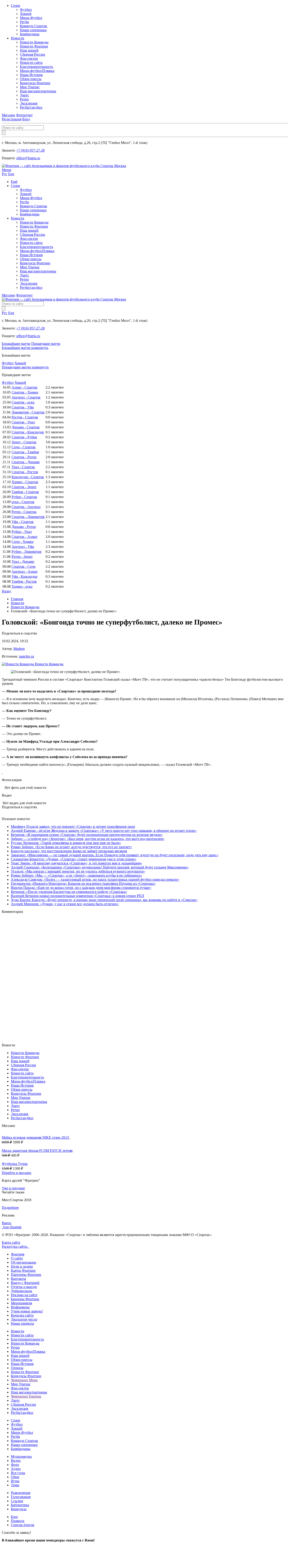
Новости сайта (31, 62)
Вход (26, 119)
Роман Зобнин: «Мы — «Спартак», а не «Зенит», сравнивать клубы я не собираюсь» (76, 875)
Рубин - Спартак (24, 497)
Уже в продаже (13, 1188)
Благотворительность (36, 67)
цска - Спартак (23, 502)
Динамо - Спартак (26, 427)
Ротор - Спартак (24, 512)
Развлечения (20, 1493)
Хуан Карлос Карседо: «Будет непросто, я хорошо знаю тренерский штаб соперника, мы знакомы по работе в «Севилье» (104, 900)
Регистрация (11, 119)
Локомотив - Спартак (28, 412)
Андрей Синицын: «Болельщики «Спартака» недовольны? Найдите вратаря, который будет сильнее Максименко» (99, 867)
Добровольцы (21, 1291)
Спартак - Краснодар (28, 432)
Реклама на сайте (24, 1295)
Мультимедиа (21, 1456)
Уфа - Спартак (23, 522)
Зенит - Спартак (24, 442)
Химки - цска (22, 586)
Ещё (14, 182)
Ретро (24, 99)
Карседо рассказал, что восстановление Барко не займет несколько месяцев (69, 851)
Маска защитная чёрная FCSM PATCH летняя (37, 1150)
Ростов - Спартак (25, 417)
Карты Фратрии (23, 1270)
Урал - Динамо (23, 561)
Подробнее (10, 1208)
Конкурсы (19, 1509)
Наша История (31, 75)
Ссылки (17, 1501)
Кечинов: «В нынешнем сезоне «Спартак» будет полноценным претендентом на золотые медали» (87, 835)
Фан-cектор (29, 58)
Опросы (17, 1368)
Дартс (24, 95)
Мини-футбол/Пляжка (37, 71)
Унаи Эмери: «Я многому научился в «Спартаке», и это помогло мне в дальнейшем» (76, 863)
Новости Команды (34, 42)
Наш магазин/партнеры (38, 91)
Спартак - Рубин (24, 437)
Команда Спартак (33, 26)
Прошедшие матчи (45, 344)
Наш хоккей (29, 50)
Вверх (6, 1223)
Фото (15, 1465)
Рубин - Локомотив (26, 552)
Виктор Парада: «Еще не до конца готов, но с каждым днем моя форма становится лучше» (81, 888)
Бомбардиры (29, 34)
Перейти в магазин (16, 1173)
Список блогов (22, 1525)
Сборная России (32, 54)
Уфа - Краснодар (24, 576)
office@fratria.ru (28, 158)
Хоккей (25, 14)
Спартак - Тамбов (25, 452)
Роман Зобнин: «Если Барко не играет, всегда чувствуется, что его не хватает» (71, 847)
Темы (15, 1485)
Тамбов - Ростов (24, 581)
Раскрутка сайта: (15, 1246)
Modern (19, 649)
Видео (16, 1460)
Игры (15, 1481)
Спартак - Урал (23, 422)
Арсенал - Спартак (26, 397)
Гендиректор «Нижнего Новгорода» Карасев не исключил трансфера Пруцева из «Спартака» (83, 883)
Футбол (26, 10)
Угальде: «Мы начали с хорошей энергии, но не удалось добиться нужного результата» (78, 871)
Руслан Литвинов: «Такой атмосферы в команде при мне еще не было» (66, 843)
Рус (4, 174)
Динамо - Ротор (24, 527)
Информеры (20, 1307)
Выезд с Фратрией (25, 1283)
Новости (17, 38)
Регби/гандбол (31, 107)
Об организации (23, 1262)
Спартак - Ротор (24, 457)
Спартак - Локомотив (28, 517)
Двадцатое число (24, 1319)
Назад (6, 591)
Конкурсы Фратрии (35, 83)
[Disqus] (145, 978)
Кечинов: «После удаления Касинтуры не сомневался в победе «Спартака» (69, 892)
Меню (6, 170)
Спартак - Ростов (25, 472)
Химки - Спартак (25, 482)
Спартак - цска (23, 402)
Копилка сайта (22, 1315)
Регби (24, 22)
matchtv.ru (26, 656)
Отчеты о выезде (24, 1287)
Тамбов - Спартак (25, 492)
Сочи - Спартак (24, 447)
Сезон (15, 5)
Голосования (21, 1497)
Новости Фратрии (34, 46)
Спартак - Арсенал (26, 507)
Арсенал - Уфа (23, 547)
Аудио (16, 1469)
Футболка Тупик (15, 1164)
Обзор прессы (30, 79)
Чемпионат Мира (24, 1380)
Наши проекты (22, 1323)
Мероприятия (21, 1303)
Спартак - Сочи (24, 566)
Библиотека (20, 1505)
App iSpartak (12, 1227)
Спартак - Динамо (26, 462)
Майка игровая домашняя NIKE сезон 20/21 (36, 1137)
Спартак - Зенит (24, 487)
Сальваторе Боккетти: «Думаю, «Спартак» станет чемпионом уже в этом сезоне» (73, 859)
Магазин (8, 115)
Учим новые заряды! (27, 1311)
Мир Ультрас (30, 87)
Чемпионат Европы (26, 1396)
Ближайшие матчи (16, 344)
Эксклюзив (28, 103)
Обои (15, 1477)
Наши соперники (33, 30)
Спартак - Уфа (23, 407)
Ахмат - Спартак (24, 387)
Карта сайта (11, 1242)
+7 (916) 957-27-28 (30, 150)
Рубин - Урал (22, 532)
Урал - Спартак (23, 467)
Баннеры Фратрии (25, 1299)
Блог (14, 1517)
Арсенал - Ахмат (25, 571)
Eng (11, 174)
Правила (17, 1521)
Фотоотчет (24, 115)
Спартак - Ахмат (24, 537)
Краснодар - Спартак (28, 477)
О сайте (17, 1258)
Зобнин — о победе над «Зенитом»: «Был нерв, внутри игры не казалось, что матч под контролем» (87, 839)
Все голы (18, 1473)
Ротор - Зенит (22, 556)
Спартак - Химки (25, 392)
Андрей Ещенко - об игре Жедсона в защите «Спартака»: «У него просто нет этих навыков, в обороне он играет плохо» (104, 831)
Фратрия (17, 1254)
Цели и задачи (22, 1266)
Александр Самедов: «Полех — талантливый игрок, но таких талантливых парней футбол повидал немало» (95, 879)
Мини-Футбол (31, 18)
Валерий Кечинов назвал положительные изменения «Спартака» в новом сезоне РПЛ (77, 896)
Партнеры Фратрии (26, 1274)
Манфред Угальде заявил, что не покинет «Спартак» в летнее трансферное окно (73, 826)
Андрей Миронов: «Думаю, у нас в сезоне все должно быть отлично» (65, 904)
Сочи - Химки (23, 542)
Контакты (18, 1279)
